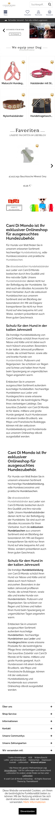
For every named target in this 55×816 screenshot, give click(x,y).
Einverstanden (27, 811)
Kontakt (12, 762)
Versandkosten (10, 770)
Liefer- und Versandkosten (15, 760)
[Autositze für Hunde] (27, 30)
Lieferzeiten (23, 762)
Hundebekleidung (31, 252)
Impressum (46, 760)
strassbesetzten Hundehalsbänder (29, 266)
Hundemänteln (14, 360)
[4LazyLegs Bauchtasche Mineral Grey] (27, 154)
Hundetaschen (14, 259)
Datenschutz (34, 760)
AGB (30, 758)
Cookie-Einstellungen (17, 758)
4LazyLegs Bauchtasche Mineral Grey (27, 176)
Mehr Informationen (34, 802)
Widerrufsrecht (40, 758)
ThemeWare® (32, 781)
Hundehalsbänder (16, 281)
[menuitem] (49, 13)
